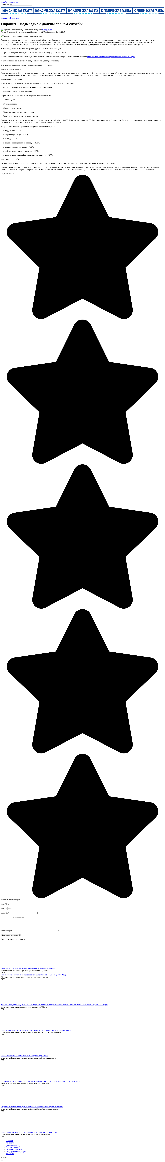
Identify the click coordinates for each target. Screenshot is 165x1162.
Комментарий (6, 931)
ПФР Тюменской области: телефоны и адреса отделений (24, 1056)
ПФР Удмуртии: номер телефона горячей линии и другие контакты (29, 1132)
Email (4, 908)
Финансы (10, 1154)
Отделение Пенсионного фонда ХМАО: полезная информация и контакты (32, 1107)
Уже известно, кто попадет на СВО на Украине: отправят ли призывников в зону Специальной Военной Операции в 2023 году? (54, 1005)
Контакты (10, 1143)
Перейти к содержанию (10, 2)
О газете (9, 1141)
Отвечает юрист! (13, 1147)
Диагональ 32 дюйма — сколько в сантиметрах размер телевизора (28, 968)
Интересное (47, 30)
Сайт (3, 913)
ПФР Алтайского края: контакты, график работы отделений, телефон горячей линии (36, 1030)
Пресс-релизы (11, 1145)
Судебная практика (14, 1149)
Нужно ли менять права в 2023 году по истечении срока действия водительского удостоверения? (41, 1081)
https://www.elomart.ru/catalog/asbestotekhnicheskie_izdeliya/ (111, 57)
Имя (3, 904)
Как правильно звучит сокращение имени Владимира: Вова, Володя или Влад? (33, 975)
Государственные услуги (16, 1151)
